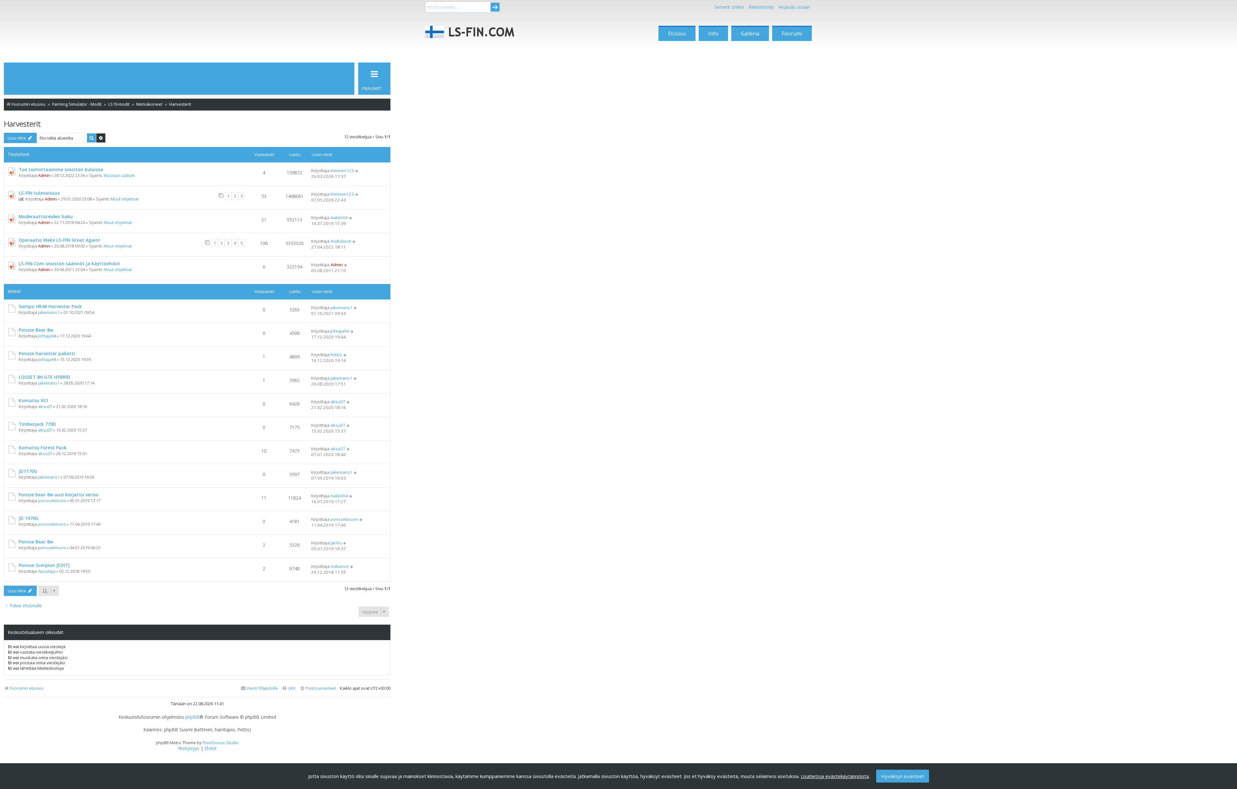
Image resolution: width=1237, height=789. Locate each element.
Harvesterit (22, 123)
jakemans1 (49, 312)
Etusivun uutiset (119, 175)
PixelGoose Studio (221, 742)
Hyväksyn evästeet (902, 776)
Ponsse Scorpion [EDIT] (44, 565)
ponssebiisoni (52, 500)
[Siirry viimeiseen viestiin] (357, 170)
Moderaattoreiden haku (46, 216)
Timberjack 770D (37, 424)
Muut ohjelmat (124, 199)
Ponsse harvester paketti (47, 353)
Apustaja (46, 571)
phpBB (192, 717)
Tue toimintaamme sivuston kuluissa (61, 169)
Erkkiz (336, 354)
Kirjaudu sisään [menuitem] (794, 7)
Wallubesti (341, 241)
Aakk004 (339, 217)
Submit (495, 7)
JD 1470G (28, 518)
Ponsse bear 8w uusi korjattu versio (59, 495)
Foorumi (792, 33)
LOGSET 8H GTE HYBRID (44, 377)
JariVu (336, 543)
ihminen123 (342, 170)
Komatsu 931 (33, 400)
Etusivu (677, 33)
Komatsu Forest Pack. (43, 447)
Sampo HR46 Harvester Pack (50, 306)
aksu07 (45, 406)
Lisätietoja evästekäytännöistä (835, 776)
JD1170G (28, 471)
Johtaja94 (47, 336)
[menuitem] (318, 688)
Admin (44, 175)
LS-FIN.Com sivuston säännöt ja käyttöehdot (69, 263)
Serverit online (729, 7)
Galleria (750, 33)
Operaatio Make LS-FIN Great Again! (59, 240)
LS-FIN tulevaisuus (39, 193)
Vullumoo (340, 566)
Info (713, 33)
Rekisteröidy (761, 7)
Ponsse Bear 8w (36, 330)
